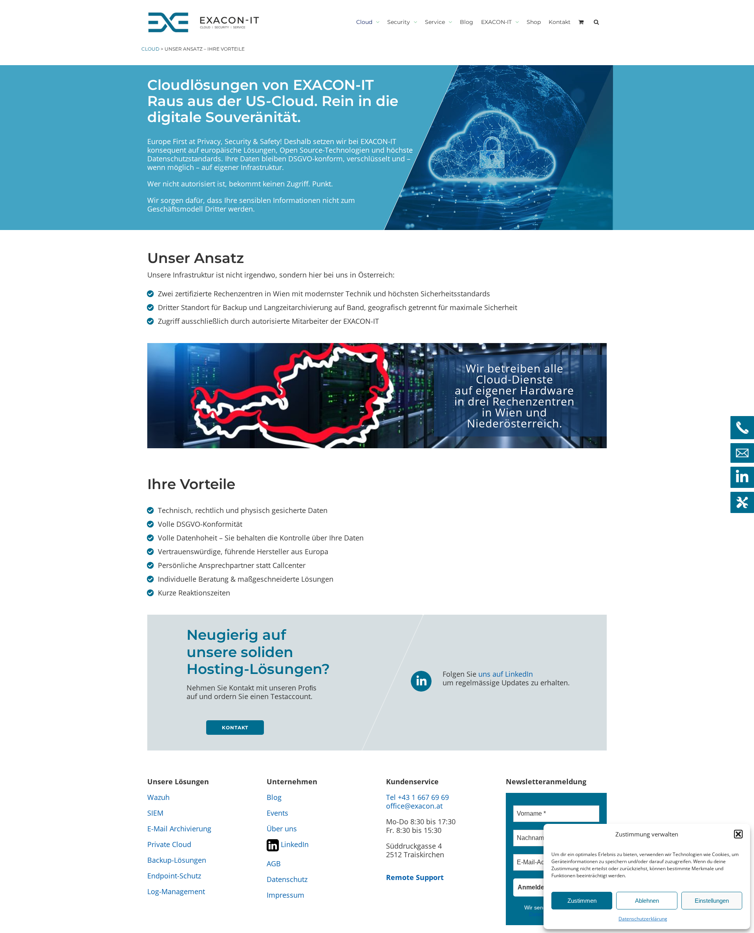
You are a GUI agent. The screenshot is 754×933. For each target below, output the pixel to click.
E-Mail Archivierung (179, 828)
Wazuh (158, 797)
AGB (274, 863)
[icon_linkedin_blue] (421, 673)
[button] (738, 834)
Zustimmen (582, 900)
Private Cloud (169, 844)
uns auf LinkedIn (505, 674)
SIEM (155, 813)
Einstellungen (712, 900)
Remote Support (415, 877)
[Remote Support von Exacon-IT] (742, 502)
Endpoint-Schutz (174, 875)
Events (277, 813)
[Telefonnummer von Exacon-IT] (742, 427)
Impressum (285, 895)
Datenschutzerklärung (643, 918)
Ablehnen (647, 900)
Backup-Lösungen (176, 860)
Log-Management (176, 891)
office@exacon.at (414, 806)
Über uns (282, 828)
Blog (274, 797)
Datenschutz (287, 879)
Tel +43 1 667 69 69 (417, 797)
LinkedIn (294, 844)
